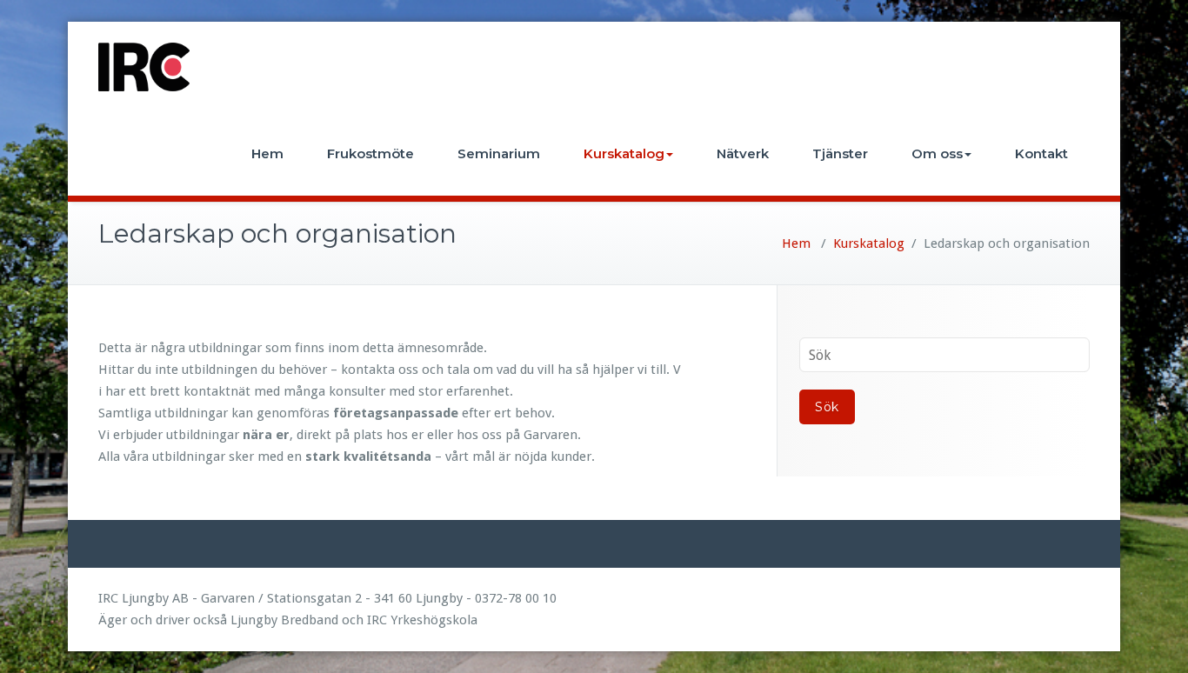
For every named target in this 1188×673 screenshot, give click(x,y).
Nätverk (743, 153)
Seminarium (498, 153)
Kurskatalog (624, 153)
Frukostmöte (370, 153)
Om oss (937, 153)
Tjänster (840, 153)
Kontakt (1041, 153)
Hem (267, 153)
